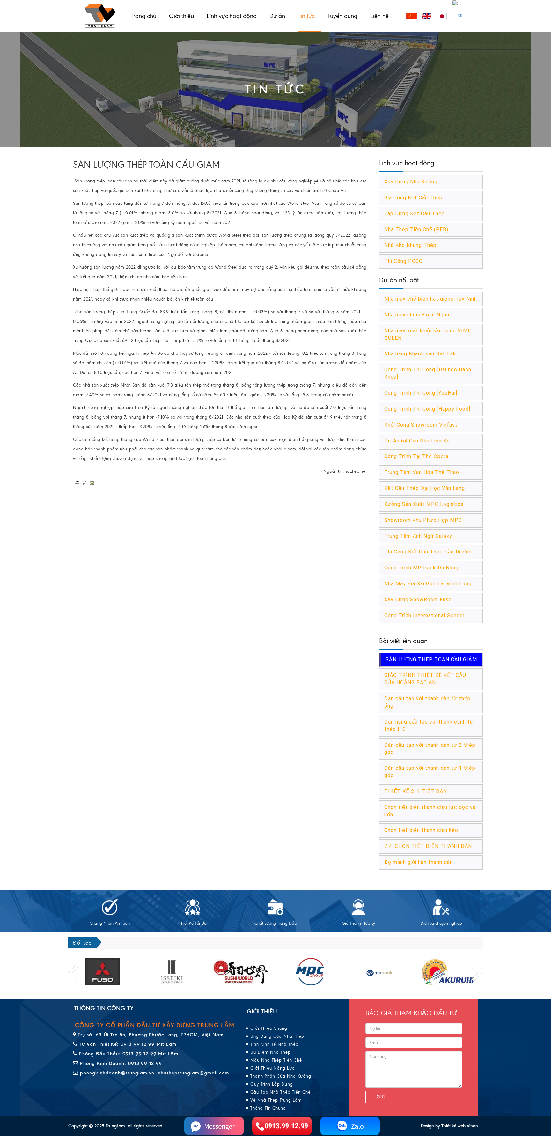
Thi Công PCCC (403, 261)
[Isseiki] (172, 972)
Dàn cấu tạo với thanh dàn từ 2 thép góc (429, 748)
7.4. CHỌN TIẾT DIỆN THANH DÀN (428, 846)
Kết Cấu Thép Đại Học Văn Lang (424, 488)
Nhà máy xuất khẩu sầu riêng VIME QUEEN (427, 334)
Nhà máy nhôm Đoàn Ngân (416, 315)
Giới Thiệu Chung (268, 1028)
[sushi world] (241, 972)
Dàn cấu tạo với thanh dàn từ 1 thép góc (429, 771)
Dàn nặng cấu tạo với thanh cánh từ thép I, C (429, 725)
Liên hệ (379, 15)
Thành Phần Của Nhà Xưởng (280, 1076)
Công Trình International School (424, 616)
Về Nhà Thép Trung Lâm (275, 1100)
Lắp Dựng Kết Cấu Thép (414, 214)
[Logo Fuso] (102, 972)
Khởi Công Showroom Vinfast (421, 425)
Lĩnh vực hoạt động (232, 15)
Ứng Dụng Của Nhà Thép (276, 1036)
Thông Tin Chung (267, 1108)
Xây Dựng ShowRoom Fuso (418, 600)
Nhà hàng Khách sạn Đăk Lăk (420, 354)
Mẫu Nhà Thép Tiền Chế (275, 1060)
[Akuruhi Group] (448, 972)
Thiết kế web (453, 1126)
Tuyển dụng (342, 15)
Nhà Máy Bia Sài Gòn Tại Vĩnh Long (428, 584)
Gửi (381, 1097)
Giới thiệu (181, 15)
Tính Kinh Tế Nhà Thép (273, 1044)
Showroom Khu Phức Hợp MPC (423, 520)
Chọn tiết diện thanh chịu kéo (421, 830)
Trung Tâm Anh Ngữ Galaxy (418, 536)
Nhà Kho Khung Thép (410, 245)
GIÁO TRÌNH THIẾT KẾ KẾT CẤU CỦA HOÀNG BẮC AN (425, 679)
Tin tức (306, 15)
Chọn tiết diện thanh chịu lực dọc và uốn (430, 811)
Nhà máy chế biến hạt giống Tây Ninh (430, 299)
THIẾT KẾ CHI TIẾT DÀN (415, 791)
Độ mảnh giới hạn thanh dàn (418, 862)
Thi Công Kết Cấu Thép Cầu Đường (428, 552)
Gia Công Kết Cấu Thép (413, 198)
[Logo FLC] (379, 972)
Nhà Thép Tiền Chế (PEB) (416, 229)
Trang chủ (143, 15)
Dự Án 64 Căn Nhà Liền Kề (417, 441)
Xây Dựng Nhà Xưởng (410, 182)
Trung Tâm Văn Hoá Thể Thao (421, 472)
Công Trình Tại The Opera (416, 456)
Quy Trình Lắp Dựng (271, 1084)
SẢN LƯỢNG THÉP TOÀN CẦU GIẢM (431, 660)
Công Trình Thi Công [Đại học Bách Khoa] (427, 373)
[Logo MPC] (310, 972)
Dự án (277, 15)
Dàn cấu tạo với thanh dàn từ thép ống (427, 702)
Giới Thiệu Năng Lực (271, 1068)
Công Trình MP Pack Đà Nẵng (421, 568)
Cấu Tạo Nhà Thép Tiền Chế (280, 1092)
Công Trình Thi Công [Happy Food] (427, 409)
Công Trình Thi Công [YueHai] (420, 393)
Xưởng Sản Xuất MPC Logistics (424, 504)
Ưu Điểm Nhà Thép (270, 1052)
